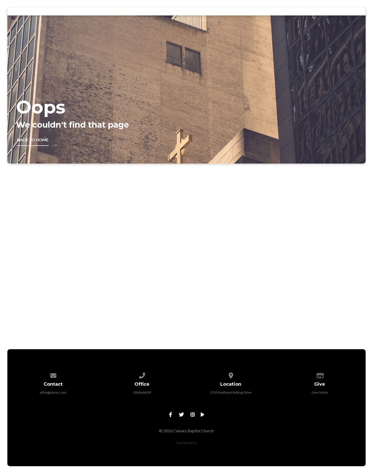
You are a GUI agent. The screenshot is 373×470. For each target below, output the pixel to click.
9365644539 (142, 392)
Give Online (320, 392)
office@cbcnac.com (53, 392)
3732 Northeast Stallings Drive (230, 392)
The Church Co (186, 443)
